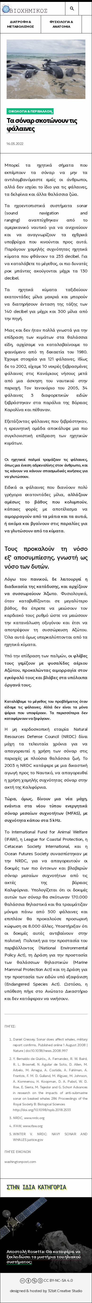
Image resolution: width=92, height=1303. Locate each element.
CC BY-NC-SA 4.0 (58, 1280)
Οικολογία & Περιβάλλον (30, 111)
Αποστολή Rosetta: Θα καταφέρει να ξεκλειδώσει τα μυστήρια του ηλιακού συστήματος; (44, 1256)
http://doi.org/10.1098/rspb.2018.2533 (42, 1110)
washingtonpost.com (20, 1162)
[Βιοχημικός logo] (23, 8)
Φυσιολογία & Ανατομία (61, 24)
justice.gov (35, 1140)
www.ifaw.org (33, 1126)
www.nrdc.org (34, 1118)
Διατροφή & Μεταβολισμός (20, 24)
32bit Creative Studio (65, 1291)
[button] (85, 8)
